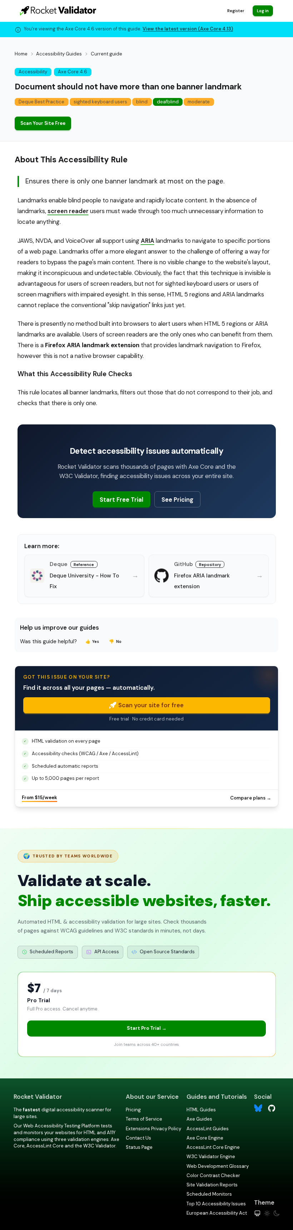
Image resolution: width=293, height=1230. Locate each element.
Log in (263, 10)
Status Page (139, 1147)
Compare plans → (250, 798)
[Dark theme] (276, 1213)
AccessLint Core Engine (213, 1147)
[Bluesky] (258, 1108)
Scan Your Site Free (42, 123)
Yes (92, 641)
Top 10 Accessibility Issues (216, 1204)
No (115, 641)
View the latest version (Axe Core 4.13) (188, 29)
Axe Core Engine (205, 1138)
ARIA (147, 241)
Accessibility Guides (59, 54)
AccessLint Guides (208, 1129)
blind (142, 102)
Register (235, 10)
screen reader (68, 211)
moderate (199, 102)
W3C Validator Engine (211, 1156)
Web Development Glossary (218, 1166)
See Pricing (177, 499)
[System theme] (257, 1213)
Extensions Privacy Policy (153, 1129)
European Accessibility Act (217, 1213)
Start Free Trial (121, 499)
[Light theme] (267, 1213)
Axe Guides (199, 1119)
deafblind (168, 102)
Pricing (133, 1110)
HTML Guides (201, 1110)
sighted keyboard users (100, 102)
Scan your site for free (151, 705)
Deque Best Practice (41, 102)
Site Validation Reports (212, 1185)
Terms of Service (144, 1119)
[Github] (272, 1107)
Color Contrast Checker (213, 1175)
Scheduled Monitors (209, 1194)
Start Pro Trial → (147, 1028)
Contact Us (138, 1138)
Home (21, 54)
